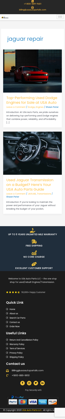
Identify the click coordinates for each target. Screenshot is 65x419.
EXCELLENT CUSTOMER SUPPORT (34, 268)
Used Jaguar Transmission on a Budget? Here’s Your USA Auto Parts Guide (30, 184)
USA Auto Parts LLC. (32, 410)
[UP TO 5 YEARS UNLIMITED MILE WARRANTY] (32, 230)
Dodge (31, 107)
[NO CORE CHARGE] (34, 252)
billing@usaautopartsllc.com (32, 9)
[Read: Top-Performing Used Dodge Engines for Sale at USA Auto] (32, 71)
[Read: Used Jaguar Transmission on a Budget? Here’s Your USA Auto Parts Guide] (32, 153)
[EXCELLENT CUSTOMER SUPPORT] (34, 264)
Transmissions (44, 193)
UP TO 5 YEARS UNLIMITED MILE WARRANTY (32, 234)
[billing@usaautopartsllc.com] (32, 7)
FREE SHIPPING (34, 245)
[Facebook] (22, 383)
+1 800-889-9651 (32, 4)
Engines (40, 107)
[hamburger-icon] (60, 16)
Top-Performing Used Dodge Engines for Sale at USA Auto (31, 100)
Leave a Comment (16, 107)
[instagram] (29, 383)
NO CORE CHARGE (34, 256)
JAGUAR (32, 193)
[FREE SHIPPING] (34, 241)
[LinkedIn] (42, 383)
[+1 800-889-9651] (32, 1)
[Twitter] (36, 383)
